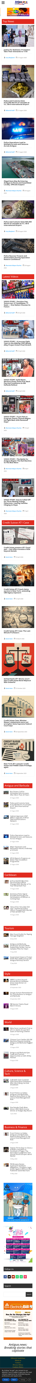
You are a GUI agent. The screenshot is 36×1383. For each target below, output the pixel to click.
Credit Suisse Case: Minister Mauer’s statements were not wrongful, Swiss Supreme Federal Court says (18, 723)
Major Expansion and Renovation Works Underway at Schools (21, 848)
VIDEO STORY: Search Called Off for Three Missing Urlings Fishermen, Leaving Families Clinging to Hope (17, 502)
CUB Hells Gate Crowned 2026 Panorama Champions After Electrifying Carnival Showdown (20, 1082)
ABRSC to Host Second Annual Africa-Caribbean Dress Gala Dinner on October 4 (19, 982)
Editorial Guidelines (18, 1358)
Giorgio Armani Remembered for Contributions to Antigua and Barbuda (21, 994)
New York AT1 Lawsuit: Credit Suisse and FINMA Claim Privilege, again (18, 765)
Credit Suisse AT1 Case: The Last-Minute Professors (17, 632)
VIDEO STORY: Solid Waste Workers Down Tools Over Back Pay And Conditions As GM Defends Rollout (17, 382)
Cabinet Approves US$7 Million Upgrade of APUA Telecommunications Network (19, 818)
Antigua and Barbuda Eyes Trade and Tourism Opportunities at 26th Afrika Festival (20, 1055)
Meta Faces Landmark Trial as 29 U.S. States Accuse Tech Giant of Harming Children (21, 1030)
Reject (14, 1379)
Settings (23, 1379)
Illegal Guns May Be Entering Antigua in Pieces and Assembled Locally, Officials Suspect (17, 183)
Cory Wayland (10, 57)
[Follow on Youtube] (13, 1276)
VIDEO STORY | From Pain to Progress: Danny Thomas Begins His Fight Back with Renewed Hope (17, 419)
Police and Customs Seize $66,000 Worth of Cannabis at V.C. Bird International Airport (18, 223)
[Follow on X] (9, 1276)
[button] (3, 2)
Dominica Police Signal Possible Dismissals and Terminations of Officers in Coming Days (20, 896)
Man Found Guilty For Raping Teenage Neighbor (21, 935)
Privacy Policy (18, 1365)
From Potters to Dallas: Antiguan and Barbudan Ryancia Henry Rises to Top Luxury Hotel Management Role (20, 1096)
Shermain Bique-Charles (13, 191)
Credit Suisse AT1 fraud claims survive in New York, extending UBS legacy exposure (17, 591)
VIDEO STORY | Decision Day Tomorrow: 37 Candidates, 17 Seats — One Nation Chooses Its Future (17, 304)
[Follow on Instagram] (25, 1276)
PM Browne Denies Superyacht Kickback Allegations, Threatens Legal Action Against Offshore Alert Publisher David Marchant (21, 1167)
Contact (18, 1363)
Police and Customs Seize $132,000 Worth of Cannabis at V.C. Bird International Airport (16, 102)
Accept (6, 1379)
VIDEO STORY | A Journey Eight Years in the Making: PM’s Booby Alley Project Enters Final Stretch (17, 343)
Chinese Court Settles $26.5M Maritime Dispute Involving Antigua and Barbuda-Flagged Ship (21, 1042)
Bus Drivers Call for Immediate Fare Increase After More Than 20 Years (19, 793)
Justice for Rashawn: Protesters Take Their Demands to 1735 (17, 51)
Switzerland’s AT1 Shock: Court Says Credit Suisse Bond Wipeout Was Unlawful (17, 680)
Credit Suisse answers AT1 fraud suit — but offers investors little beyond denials (17, 549)
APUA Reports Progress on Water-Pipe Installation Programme (20, 860)
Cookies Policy (18, 1367)
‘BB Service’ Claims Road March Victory (19, 1005)
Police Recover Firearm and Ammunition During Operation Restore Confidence (17, 257)
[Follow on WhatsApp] (17, 1276)
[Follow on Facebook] (5, 1276)
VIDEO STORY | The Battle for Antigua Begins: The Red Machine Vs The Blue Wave (18, 461)
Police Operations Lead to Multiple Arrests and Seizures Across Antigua (16, 144)
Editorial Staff (10, 110)
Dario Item (9, 557)
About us (18, 1360)
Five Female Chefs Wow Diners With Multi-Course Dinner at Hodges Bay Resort (21, 1109)
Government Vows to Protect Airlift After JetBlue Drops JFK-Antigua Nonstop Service (21, 958)
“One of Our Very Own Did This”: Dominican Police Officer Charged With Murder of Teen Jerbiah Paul (21, 909)
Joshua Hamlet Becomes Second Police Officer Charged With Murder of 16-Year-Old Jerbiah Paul (20, 883)
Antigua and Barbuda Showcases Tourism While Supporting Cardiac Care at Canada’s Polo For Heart (20, 946)
